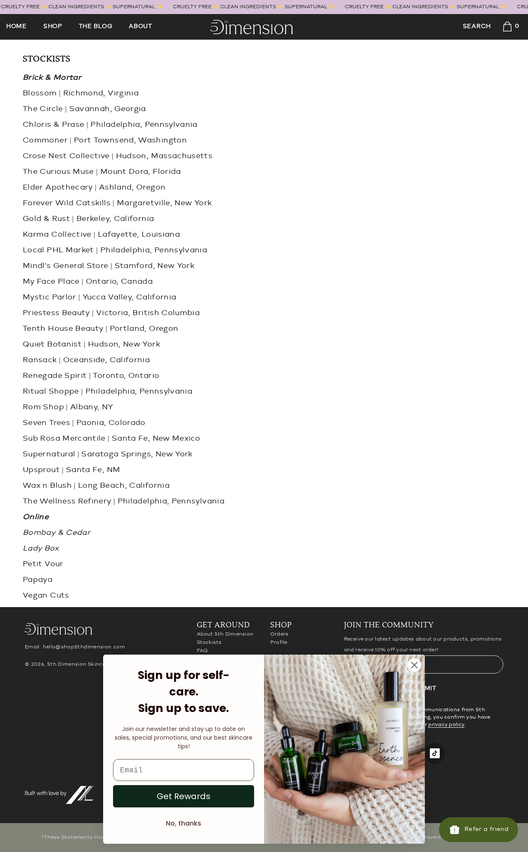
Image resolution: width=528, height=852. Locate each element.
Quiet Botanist (52, 344)
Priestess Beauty (56, 313)
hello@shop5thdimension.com (84, 647)
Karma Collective (57, 234)
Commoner (45, 140)
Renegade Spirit (55, 376)
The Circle (43, 109)
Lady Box (41, 548)
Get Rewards (183, 796)
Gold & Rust (46, 219)
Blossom (40, 93)
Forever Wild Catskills (67, 203)
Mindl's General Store (65, 266)
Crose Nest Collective (66, 156)
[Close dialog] (414, 665)
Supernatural (49, 454)
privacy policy (446, 724)
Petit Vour (43, 564)
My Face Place (51, 282)
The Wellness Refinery (67, 501)
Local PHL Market (58, 250)
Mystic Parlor (49, 297)
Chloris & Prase (53, 125)
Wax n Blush (47, 486)
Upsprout (41, 470)
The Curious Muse (58, 172)
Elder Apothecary (58, 187)
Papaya (37, 580)
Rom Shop (43, 407)
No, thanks (183, 823)
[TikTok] (434, 753)
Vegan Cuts (46, 595)
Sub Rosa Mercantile (64, 438)
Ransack (40, 360)
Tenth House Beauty (63, 329)
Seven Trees (46, 423)
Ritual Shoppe (51, 391)
